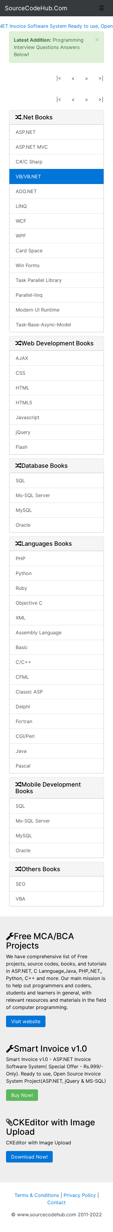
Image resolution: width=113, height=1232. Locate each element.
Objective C (29, 603)
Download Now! (29, 1157)
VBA (20, 899)
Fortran (24, 721)
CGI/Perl (25, 736)
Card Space (29, 250)
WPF (21, 236)
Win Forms (27, 265)
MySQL (24, 510)
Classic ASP (29, 692)
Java (21, 751)
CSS (20, 373)
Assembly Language (38, 632)
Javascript (27, 417)
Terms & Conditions (36, 1195)
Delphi (23, 706)
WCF (21, 221)
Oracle (23, 525)
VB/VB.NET (28, 176)
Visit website (25, 1021)
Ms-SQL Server (33, 495)
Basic (22, 647)
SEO (20, 884)
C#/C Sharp (29, 162)
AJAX (22, 358)
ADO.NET (26, 191)
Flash (21, 447)
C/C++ (23, 662)
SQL (20, 480)
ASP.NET (26, 132)
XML (21, 618)
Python (24, 573)
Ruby (21, 588)
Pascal (23, 766)
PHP (20, 558)
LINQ (21, 206)
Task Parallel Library (39, 280)
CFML (22, 677)
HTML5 (24, 402)
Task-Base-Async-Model (43, 325)
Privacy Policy (80, 1195)
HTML (22, 388)
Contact (56, 1202)
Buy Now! (22, 1095)
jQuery (23, 432)
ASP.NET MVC (32, 147)
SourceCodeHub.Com (36, 8)
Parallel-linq (29, 295)
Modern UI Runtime (37, 310)
